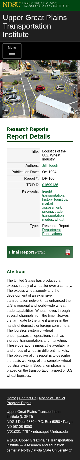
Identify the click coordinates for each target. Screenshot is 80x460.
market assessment (51, 205)
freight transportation (53, 193)
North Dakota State (46, 450)
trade (59, 211)
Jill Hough (50, 165)
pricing (47, 211)
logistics (60, 199)
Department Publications (52, 232)
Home (11, 398)
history (47, 199)
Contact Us (27, 398)
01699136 (50, 185)
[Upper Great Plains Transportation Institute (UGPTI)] (36, 4)
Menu (12, 47)
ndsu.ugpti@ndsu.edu (50, 431)
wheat (59, 219)
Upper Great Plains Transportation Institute (35, 26)
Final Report (27, 252)
